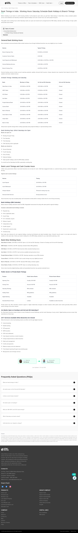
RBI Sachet (42, 514)
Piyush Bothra (50, 362)
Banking (6, 8)
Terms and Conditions (64, 531)
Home (2, 8)
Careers (3, 520)
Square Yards (42, 492)
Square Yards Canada (44, 494)
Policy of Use (73, 531)
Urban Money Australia (44, 502)
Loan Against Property (6, 498)
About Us (3, 514)
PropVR (41, 504)
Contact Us (3, 516)
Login (61, 3)
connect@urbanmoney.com (15, 479)
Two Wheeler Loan (5, 502)
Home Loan (4, 492)
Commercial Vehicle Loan (7, 504)
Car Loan (3, 500)
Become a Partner (70, 3)
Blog (2, 518)
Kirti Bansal (26, 362)
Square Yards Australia (44, 496)
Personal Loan (4, 494)
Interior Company (43, 500)
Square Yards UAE (43, 498)
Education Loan (5, 506)
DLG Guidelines (43, 512)
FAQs (2, 524)
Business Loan (4, 496)
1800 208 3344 (13, 477)
